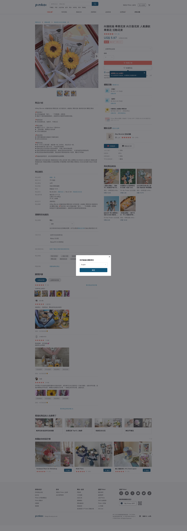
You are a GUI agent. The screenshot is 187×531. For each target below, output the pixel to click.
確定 (93, 270)
